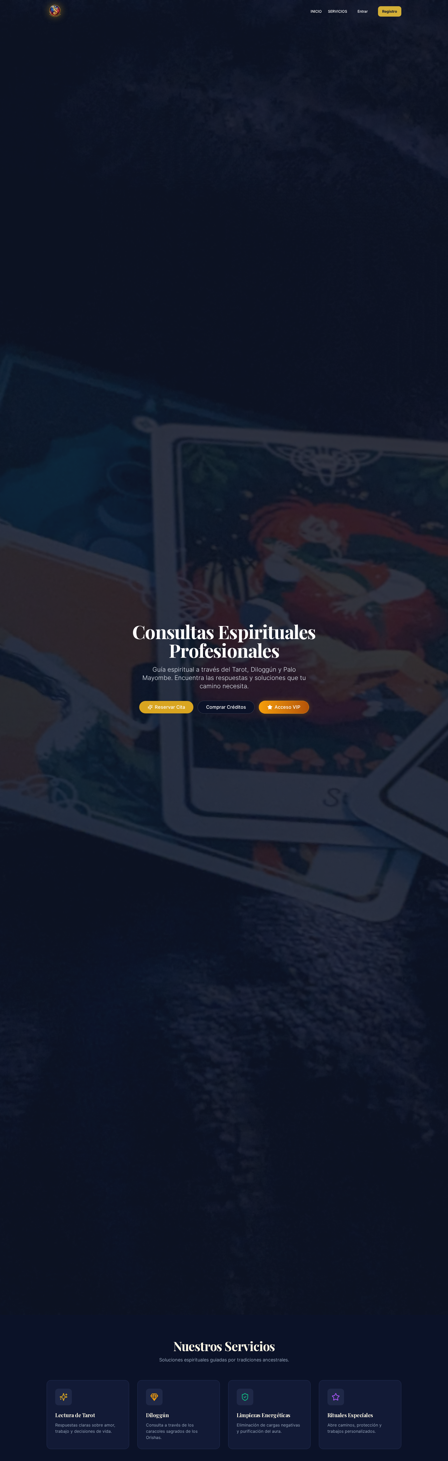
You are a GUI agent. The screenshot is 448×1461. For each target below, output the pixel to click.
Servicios (337, 11)
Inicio (316, 11)
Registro (389, 11)
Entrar (363, 11)
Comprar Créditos (226, 707)
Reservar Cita (170, 707)
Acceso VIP (287, 707)
